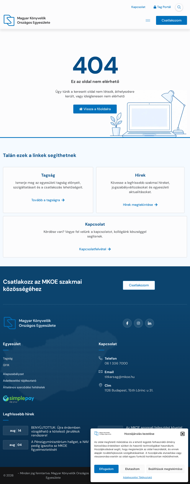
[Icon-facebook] (127, 323)
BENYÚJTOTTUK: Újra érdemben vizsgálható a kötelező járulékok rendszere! (55, 431)
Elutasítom (132, 469)
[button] (182, 434)
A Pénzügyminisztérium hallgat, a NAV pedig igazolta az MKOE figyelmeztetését (60, 446)
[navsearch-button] (179, 7)
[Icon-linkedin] (149, 323)
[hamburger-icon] (148, 20)
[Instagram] (138, 323)
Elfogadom (106, 469)
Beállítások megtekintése (165, 469)
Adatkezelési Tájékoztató (137, 477)
